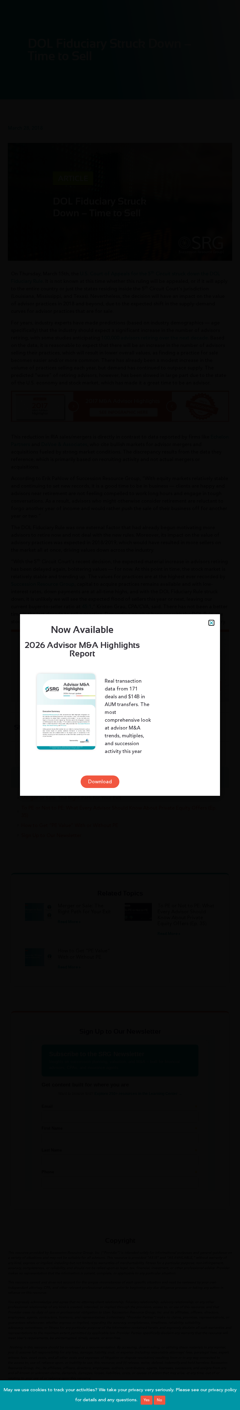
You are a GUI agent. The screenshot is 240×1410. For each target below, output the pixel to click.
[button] (211, 622)
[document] (120, 705)
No (159, 1400)
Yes (146, 1400)
